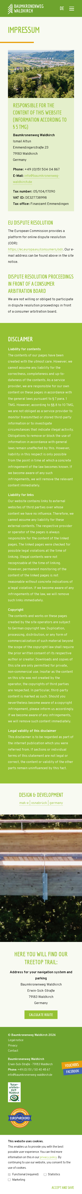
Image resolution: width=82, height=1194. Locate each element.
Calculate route (41, 1014)
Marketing (18, 1180)
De (62, 8)
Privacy (13, 1046)
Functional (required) (25, 1174)
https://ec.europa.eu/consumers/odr (35, 249)
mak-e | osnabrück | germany (41, 803)
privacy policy (48, 1157)
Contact (13, 1051)
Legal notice (15, 1040)
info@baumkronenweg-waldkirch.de (30, 1075)
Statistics (54, 1174)
